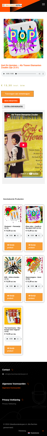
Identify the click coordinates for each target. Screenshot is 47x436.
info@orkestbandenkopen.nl (16, 374)
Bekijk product (10, 246)
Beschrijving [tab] (11, 101)
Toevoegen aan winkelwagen (17, 94)
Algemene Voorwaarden (11, 388)
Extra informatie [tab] (13, 106)
